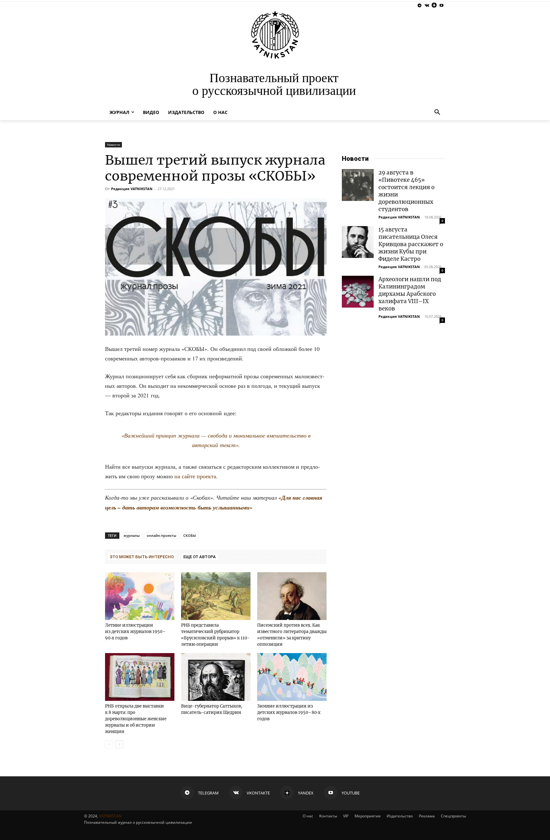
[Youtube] (441, 5)
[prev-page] (109, 744)
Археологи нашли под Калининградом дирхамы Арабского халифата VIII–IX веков (409, 294)
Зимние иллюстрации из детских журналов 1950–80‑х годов (289, 712)
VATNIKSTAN (110, 816)
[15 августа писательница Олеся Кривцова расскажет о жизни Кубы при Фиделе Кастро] (358, 242)
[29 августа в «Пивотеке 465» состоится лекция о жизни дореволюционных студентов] (358, 185)
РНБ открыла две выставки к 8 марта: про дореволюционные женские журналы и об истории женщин (135, 718)
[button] (437, 112)
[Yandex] (434, 5)
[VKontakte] (427, 5)
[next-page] (119, 744)
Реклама (427, 816)
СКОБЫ (189, 535)
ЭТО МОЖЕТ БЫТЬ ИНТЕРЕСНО (142, 556)
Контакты (328, 816)
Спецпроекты (453, 816)
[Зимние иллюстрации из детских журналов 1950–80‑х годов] (292, 677)
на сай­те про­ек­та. (196, 476)
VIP (346, 816)
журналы (131, 535)
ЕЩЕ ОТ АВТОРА (199, 556)
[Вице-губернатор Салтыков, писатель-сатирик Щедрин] (215, 677)
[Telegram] (419, 5)
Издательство (400, 816)
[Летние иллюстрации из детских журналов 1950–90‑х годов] (139, 596)
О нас (308, 816)
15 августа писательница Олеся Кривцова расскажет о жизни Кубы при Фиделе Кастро (410, 244)
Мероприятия (368, 816)
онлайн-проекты (161, 535)
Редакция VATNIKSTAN (131, 188)
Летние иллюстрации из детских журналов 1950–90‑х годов (135, 632)
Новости (113, 144)
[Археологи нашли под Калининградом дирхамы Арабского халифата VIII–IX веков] (358, 292)
